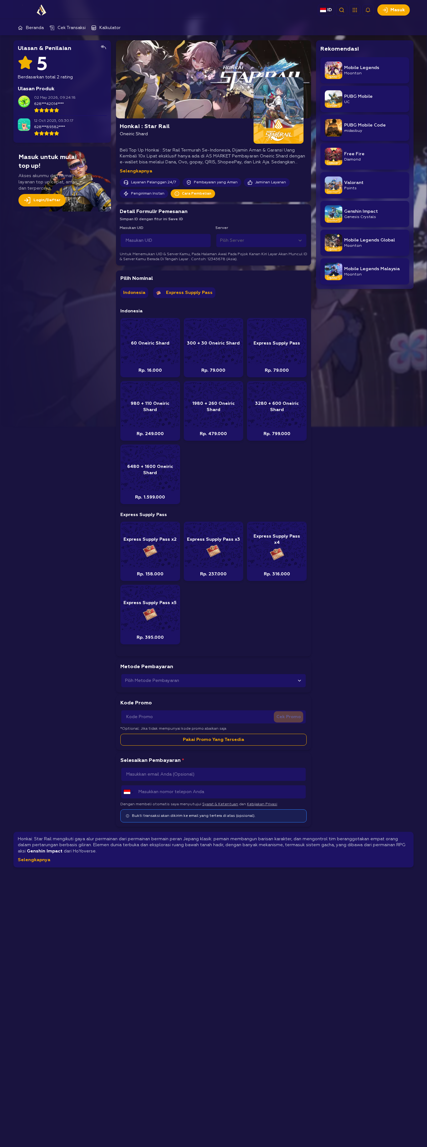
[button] (354, 10)
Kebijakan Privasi (262, 804)
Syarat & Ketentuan (220, 804)
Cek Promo (288, 717)
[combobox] (261, 240)
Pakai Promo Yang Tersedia (213, 739)
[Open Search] (341, 10)
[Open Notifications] (368, 10)
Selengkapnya (136, 171)
